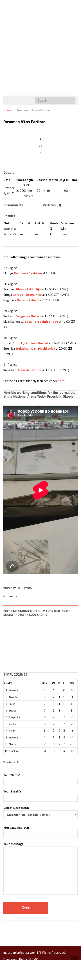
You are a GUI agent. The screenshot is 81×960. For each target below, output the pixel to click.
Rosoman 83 (9, 229)
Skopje (12, 744)
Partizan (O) (9, 234)
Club (12, 683)
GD (72, 683)
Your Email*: (12, 791)
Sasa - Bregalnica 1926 (41, 321)
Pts (44, 683)
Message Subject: (16, 827)
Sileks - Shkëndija (28, 289)
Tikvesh (13, 697)
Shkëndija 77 (16, 737)
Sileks (12, 704)
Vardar (12, 724)
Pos (6, 683)
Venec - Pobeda (28, 300)
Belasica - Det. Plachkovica (35, 348)
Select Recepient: (16, 807)
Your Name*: (12, 775)
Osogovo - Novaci (28, 316)
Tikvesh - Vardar (30, 370)
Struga (12, 710)
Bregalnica (14, 717)
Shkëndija (14, 690)
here (61, 380)
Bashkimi (14, 751)
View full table (11, 762)
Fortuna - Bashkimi (28, 273)
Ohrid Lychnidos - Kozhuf (30, 343)
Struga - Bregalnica (27, 294)
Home (7, 110)
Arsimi (12, 731)
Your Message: (14, 843)
